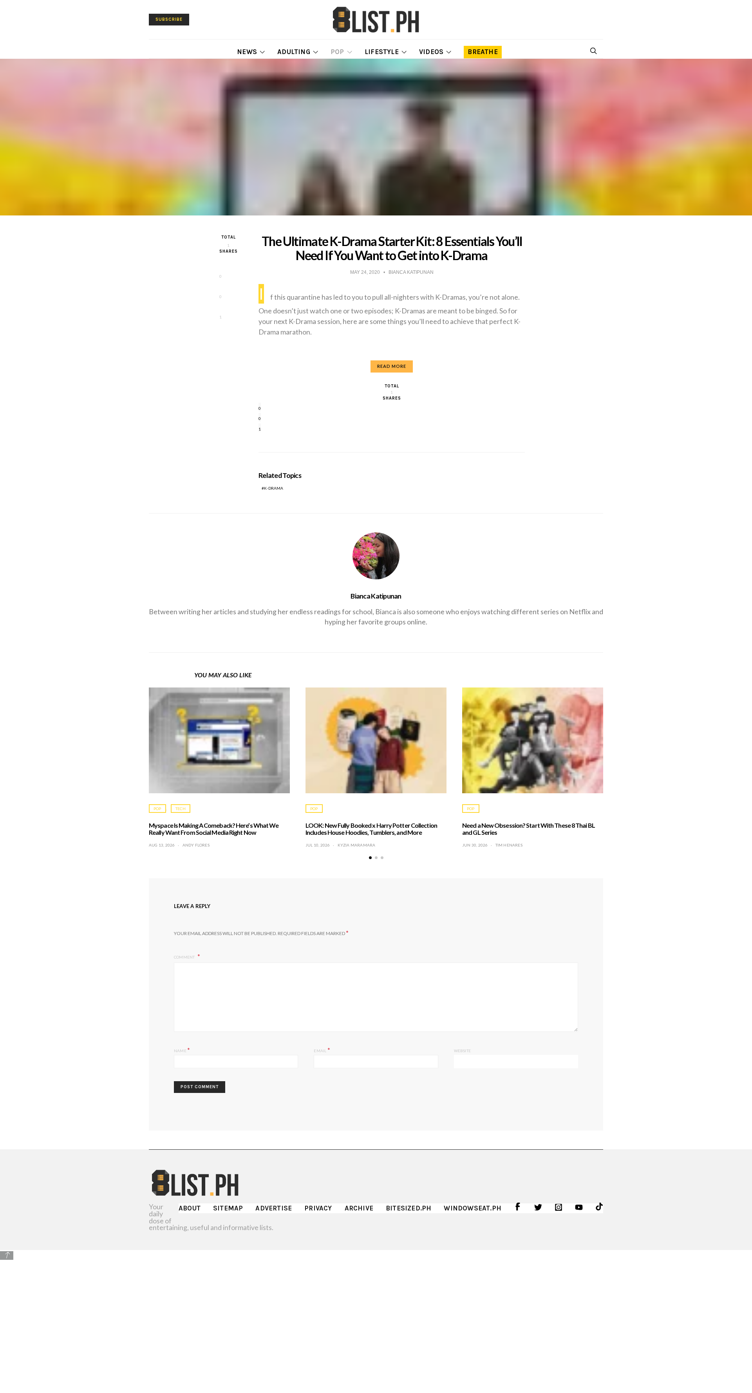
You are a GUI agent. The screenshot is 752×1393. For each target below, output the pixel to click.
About (190, 1208)
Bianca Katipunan (376, 596)
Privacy (318, 1208)
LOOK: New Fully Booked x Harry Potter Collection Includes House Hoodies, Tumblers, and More (371, 828)
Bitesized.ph (408, 1208)
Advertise (273, 1208)
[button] (370, 858)
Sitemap (228, 1208)
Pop (337, 52)
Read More (391, 366)
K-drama (273, 488)
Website (462, 1050)
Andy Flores (196, 845)
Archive (359, 1208)
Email (322, 1049)
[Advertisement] (376, 1316)
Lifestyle (382, 52)
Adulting (293, 52)
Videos (431, 52)
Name (182, 1049)
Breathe (482, 52)
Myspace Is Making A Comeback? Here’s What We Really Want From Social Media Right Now (213, 828)
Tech (180, 808)
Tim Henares (508, 845)
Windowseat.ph (472, 1208)
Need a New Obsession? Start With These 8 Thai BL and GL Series (528, 828)
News (247, 52)
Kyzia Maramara (357, 845)
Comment (185, 957)
